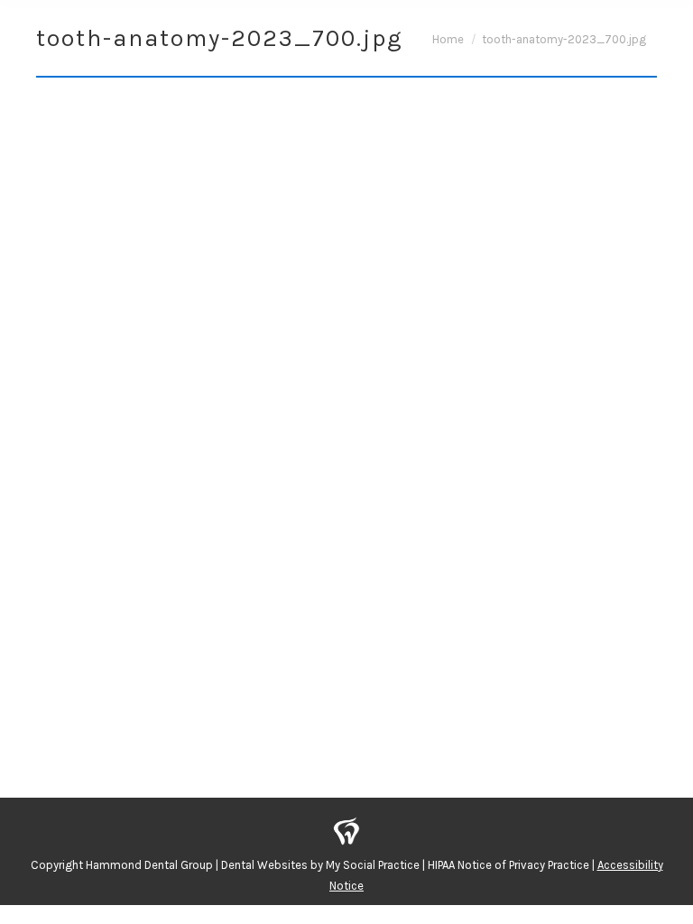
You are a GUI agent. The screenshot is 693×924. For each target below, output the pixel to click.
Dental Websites (264, 865)
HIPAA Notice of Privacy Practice (508, 865)
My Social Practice (371, 865)
